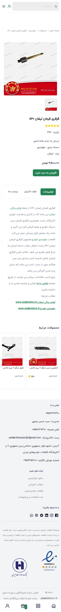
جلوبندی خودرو (39, 239)
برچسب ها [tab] (13, 191)
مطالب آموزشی (35, 484)
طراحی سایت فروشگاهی (26, 592)
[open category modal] (38, 606)
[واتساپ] (31, 515)
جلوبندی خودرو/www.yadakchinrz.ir (36, 308)
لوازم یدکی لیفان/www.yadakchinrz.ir (35, 302)
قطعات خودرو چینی (34, 490)
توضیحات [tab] (48, 192)
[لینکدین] (46, 515)
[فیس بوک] (56, 515)
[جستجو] (56, 6)
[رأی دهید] (57, 125)
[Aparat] (36, 515)
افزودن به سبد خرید (46, 173)
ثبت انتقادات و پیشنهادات (30, 497)
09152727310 (52, 413)
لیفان (50, 153)
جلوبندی (41, 147)
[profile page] (7, 607)
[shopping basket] (22, 607)
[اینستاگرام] (51, 515)
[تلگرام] (41, 515)
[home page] (53, 607)
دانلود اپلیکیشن (35, 478)
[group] (43, 361)
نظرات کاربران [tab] (30, 191)
